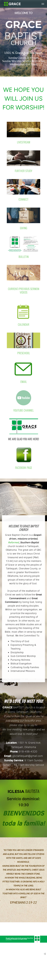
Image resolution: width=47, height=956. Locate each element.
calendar (23, 324)
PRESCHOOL (23, 353)
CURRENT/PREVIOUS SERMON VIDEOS (23, 290)
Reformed (13, 542)
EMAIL (23, 381)
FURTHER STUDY (23, 171)
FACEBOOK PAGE (23, 467)
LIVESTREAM (23, 142)
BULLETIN (24, 256)
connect (23, 199)
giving (23, 228)
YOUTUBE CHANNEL (23, 410)
